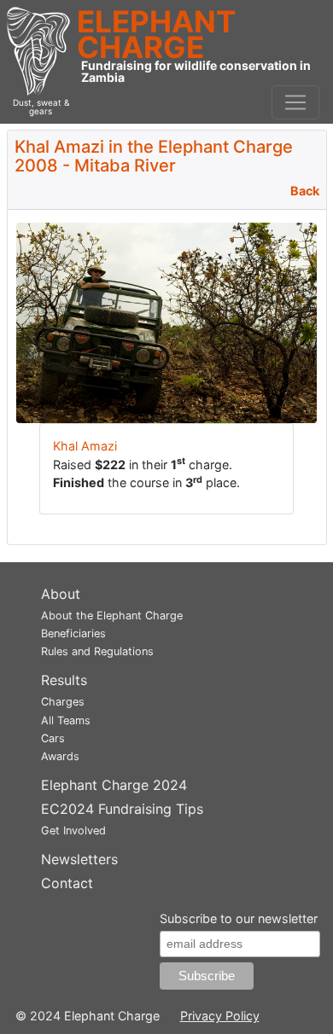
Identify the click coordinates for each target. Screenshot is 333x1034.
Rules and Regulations (97, 651)
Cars (53, 738)
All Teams (66, 720)
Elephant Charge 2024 (114, 784)
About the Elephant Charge (112, 615)
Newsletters (79, 859)
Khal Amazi (85, 446)
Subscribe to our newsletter (239, 918)
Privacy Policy (220, 1015)
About (60, 593)
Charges (63, 701)
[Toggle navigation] (295, 102)
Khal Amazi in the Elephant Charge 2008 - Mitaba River (154, 156)
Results (64, 679)
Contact (67, 883)
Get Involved (73, 830)
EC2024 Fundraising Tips (122, 808)
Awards (60, 756)
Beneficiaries (73, 633)
